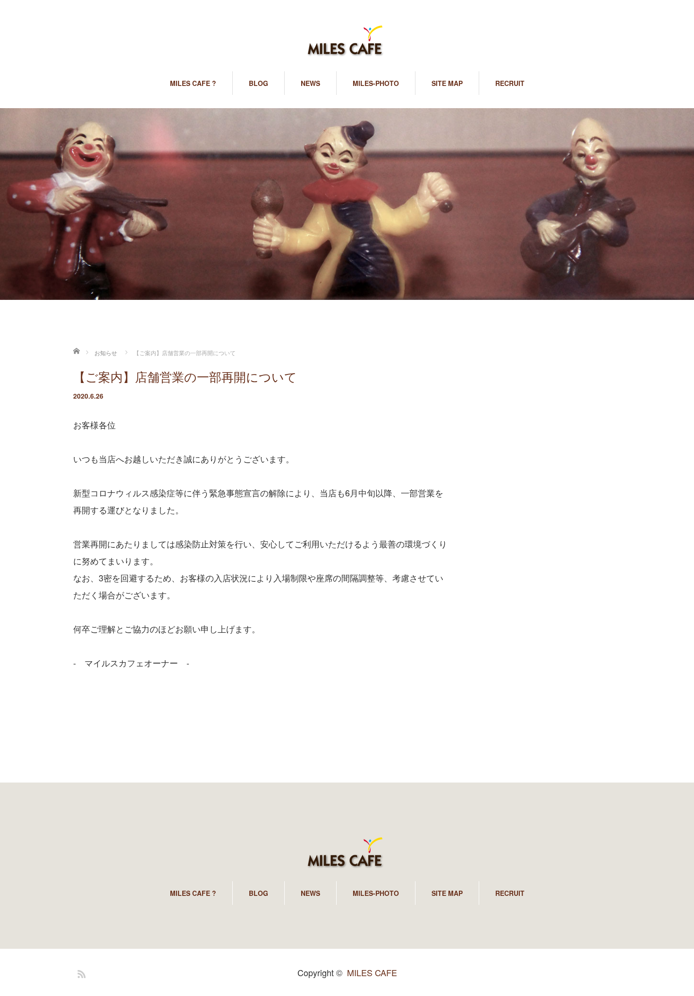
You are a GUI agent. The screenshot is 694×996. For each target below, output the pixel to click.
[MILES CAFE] (347, 41)
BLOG (258, 83)
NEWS (310, 83)
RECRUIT (510, 83)
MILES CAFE (372, 972)
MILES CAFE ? (193, 83)
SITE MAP (447, 83)
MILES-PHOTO (376, 83)
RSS (80, 972)
